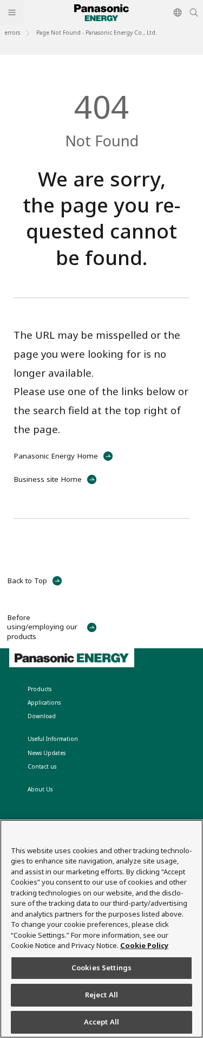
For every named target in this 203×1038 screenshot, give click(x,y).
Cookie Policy (144, 945)
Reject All (101, 995)
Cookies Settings (101, 967)
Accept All (101, 1022)
